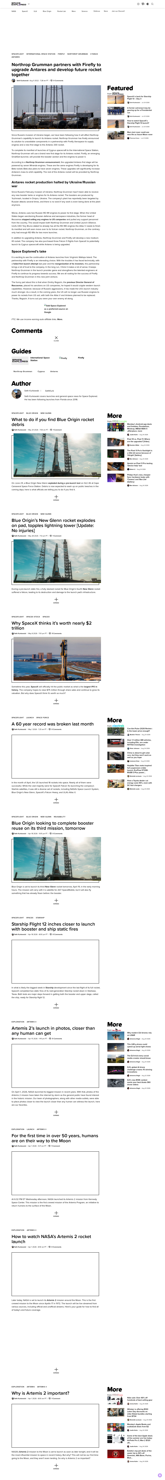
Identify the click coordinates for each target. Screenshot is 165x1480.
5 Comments (57, 633)
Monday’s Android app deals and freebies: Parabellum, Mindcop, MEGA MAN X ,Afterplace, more (139, 427)
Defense (97, 11)
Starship (40, 918)
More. (60, 319)
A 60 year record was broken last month (53, 723)
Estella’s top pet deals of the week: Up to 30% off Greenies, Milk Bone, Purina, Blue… (139, 1454)
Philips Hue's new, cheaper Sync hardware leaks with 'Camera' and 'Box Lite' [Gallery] (139, 478)
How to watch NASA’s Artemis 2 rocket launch (51, 1239)
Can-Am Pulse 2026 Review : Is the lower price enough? (140, 729)
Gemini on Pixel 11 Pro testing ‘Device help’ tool (139, 464)
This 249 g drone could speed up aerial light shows (139, 1045)
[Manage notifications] (160, 1475)
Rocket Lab (61, 11)
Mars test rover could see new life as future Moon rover (140, 133)
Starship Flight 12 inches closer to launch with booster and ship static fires (53, 926)
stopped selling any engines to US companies (44, 219)
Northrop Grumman (77, 54)
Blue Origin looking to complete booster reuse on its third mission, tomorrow (53, 825)
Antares (16, 57)
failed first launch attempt (25, 263)
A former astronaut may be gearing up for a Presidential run (139, 110)
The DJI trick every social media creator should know (139, 1056)
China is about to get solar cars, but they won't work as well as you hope (139, 755)
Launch (30, 717)
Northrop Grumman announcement (43, 162)
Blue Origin (47, 11)
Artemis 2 (51, 1300)
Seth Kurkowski (22, 80)
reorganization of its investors (69, 263)
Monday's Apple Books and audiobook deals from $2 (139, 1425)
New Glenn (46, 413)
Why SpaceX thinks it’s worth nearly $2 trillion (52, 625)
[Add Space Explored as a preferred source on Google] (56, 309)
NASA (14, 11)
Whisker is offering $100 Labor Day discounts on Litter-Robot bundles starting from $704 (139, 1413)
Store (106, 11)
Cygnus (94, 54)
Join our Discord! (118, 11)
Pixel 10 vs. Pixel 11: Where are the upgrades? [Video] (138, 440)
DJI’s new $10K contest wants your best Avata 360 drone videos (139, 1082)
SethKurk (49, 390)
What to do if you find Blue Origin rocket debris (53, 422)
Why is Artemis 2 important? (40, 1393)
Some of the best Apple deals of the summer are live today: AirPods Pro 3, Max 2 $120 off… (140, 1439)
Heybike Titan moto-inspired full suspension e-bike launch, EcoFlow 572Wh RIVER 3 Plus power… (139, 769)
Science (85, 11)
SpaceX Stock (33, 617)
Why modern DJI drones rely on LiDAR (139, 1033)
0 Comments (58, 80)
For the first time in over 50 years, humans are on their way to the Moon (55, 1138)
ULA (35, 11)
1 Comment (57, 430)
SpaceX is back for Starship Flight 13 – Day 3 (139, 97)
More (74, 11)
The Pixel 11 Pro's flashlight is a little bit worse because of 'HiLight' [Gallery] (139, 452)
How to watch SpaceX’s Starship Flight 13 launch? (138, 121)
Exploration (18, 1022)
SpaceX (25, 11)
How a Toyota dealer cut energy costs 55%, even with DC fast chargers (139, 783)
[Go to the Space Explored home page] (19, 4)
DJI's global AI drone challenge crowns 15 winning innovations (139, 1069)
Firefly (61, 54)
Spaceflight (18, 54)
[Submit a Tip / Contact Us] (143, 4)
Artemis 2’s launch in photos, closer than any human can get (53, 1030)
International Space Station (40, 54)
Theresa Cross (134, 138)
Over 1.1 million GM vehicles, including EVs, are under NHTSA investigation (139, 742)
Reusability (59, 817)
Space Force (42, 717)
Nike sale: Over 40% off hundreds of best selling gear (139, 1398)
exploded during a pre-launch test (64, 483)
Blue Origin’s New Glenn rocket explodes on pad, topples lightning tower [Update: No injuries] (53, 525)
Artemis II (31, 1022)
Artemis (31, 1387)
